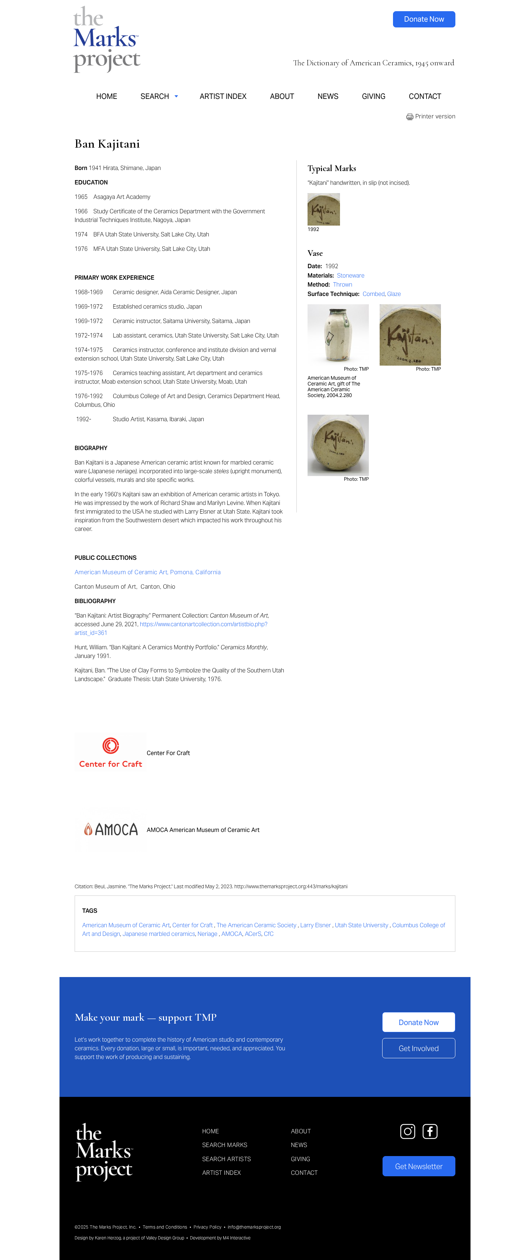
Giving (373, 96)
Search (155, 96)
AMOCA (231, 934)
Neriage (208, 934)
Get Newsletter (419, 1166)
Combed (374, 294)
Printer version (434, 116)
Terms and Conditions (165, 1227)
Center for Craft (193, 925)
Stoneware (351, 275)
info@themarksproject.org (254, 1227)
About (282, 96)
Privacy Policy (207, 1227)
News (328, 96)
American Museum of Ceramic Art (126, 925)
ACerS (253, 934)
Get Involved (419, 1048)
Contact (425, 96)
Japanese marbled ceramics (159, 934)
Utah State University (362, 925)
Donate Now (424, 19)
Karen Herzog (108, 1238)
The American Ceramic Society (257, 925)
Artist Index (223, 96)
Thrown (342, 284)
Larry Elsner (316, 925)
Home (106, 96)
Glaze (394, 294)
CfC (269, 934)
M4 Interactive (237, 1238)
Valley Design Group (165, 1238)
